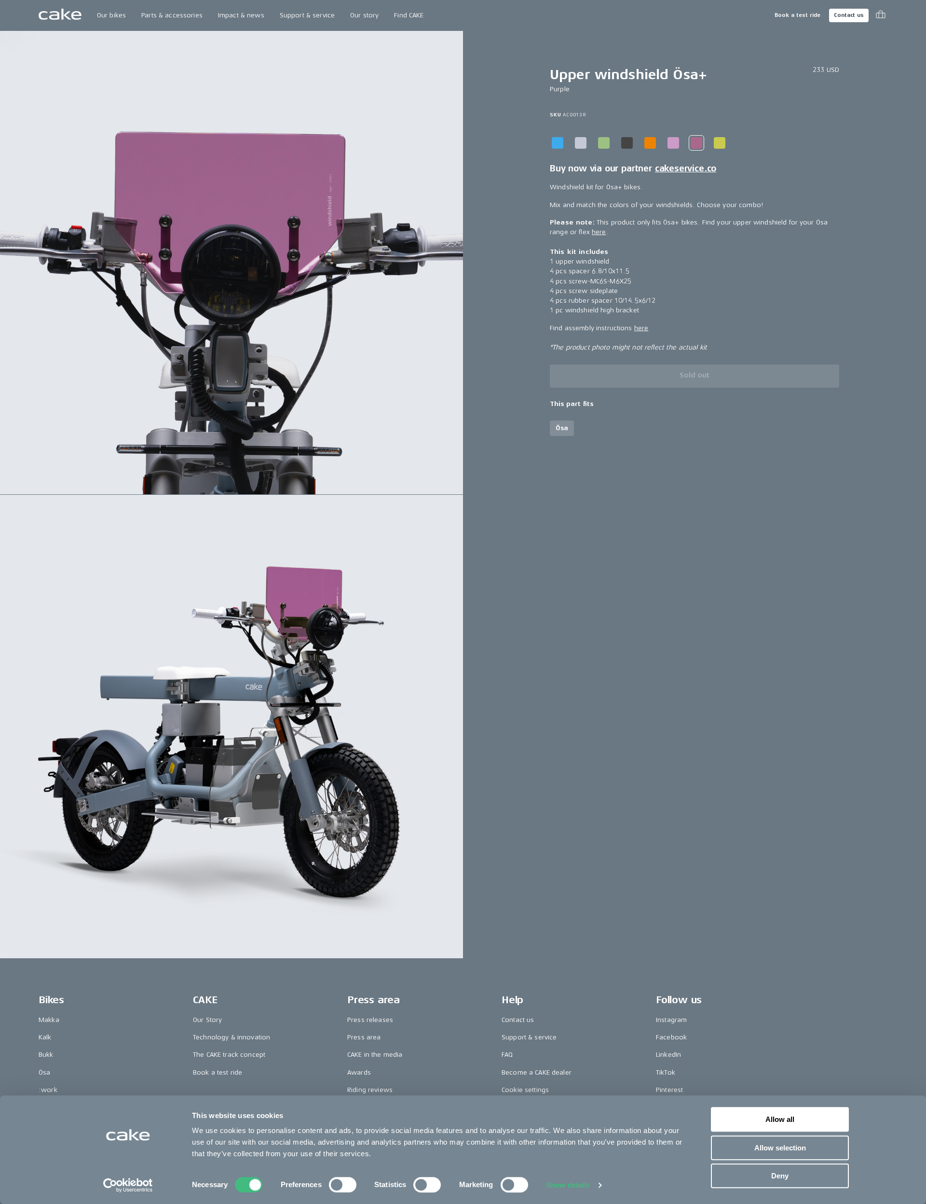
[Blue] (557, 143)
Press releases (370, 1019)
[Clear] (580, 143)
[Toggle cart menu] (880, 15)
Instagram (671, 1019)
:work (48, 1089)
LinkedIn (668, 1054)
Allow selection (780, 1148)
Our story (364, 15)
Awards (359, 1072)
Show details (568, 1185)
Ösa (44, 1072)
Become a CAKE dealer (537, 1072)
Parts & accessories (172, 15)
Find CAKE (408, 15)
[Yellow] (719, 143)
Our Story (207, 1019)
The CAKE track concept (229, 1054)
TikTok (665, 1072)
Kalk (45, 1037)
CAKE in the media (374, 1054)
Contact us (849, 15)
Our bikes (111, 15)
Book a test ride (797, 15)
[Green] (604, 143)
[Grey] (627, 143)
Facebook (671, 1037)
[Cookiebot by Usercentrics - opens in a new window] (128, 1185)
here (599, 232)
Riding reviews (370, 1089)
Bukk (46, 1054)
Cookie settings (525, 1089)
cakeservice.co (685, 168)
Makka (49, 1019)
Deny (780, 1176)
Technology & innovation (231, 1037)
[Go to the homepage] (60, 15)
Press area (364, 1037)
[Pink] (673, 143)
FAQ (507, 1054)
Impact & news (241, 15)
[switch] (342, 1184)
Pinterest (669, 1089)
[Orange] (650, 143)
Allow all (779, 1119)
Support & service (307, 15)
